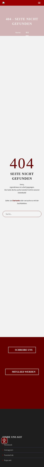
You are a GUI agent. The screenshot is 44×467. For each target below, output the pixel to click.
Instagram (8, 450)
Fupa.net (7, 460)
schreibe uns (22, 350)
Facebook (8, 445)
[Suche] (38, 214)
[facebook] (18, 394)
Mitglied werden (22, 371)
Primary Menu (39, 3)
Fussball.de (8, 455)
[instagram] (26, 394)
